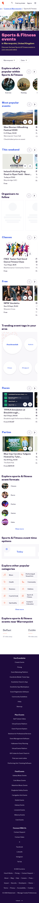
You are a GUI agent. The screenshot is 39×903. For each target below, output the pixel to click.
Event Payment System (19, 729)
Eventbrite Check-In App (19, 682)
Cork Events (19, 820)
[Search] (12, 3)
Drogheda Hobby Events (19, 790)
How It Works (8, 873)
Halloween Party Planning (19, 743)
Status (30, 883)
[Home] (3, 3)
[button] (9, 60)
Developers (22, 883)
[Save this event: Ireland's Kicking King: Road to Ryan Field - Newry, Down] (25, 166)
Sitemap (19, 706)
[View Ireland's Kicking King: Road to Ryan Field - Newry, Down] (17, 161)
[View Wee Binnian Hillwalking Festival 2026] (17, 117)
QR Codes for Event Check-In (19, 753)
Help (17, 878)
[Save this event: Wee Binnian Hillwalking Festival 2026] (25, 122)
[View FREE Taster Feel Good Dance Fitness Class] (17, 249)
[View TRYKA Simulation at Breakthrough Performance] (17, 399)
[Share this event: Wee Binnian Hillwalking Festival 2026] (30, 122)
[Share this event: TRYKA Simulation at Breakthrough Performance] (30, 404)
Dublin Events (19, 800)
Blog (12, 878)
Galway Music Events (20, 775)
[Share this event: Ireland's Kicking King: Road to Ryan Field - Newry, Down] (30, 166)
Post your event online (19, 758)
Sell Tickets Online (19, 719)
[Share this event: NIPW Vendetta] (30, 298)
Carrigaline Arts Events (19, 795)
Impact (6, 883)
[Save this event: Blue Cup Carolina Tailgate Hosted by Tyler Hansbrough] (25, 448)
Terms (6, 888)
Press (31, 878)
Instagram (19, 857)
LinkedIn (19, 852)
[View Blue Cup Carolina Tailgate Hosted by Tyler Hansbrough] (17, 444)
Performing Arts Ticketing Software (19, 763)
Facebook (19, 847)
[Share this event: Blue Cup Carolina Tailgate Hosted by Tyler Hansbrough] (30, 448)
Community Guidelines (19, 697)
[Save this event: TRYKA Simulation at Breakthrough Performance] (25, 404)
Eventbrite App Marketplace (19, 687)
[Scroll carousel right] (34, 71)
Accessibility (21, 888)
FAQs (19, 701)
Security (14, 883)
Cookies (30, 888)
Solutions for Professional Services (19, 733)
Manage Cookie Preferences (27, 893)
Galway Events (19, 805)
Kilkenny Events (19, 815)
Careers (24, 878)
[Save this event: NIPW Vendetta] (25, 298)
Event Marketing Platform (19, 672)
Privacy (12, 888)
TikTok (19, 862)
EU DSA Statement (8, 893)
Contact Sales (19, 837)
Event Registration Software (19, 692)
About (6, 878)
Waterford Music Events (19, 785)
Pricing (19, 667)
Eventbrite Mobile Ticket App (19, 677)
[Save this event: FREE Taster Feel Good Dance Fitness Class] (25, 254)
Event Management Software (19, 738)
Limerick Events (19, 810)
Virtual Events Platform (19, 724)
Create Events (19, 662)
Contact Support (19, 832)
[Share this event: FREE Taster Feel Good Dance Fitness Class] (30, 254)
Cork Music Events (19, 780)
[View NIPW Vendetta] (17, 293)
